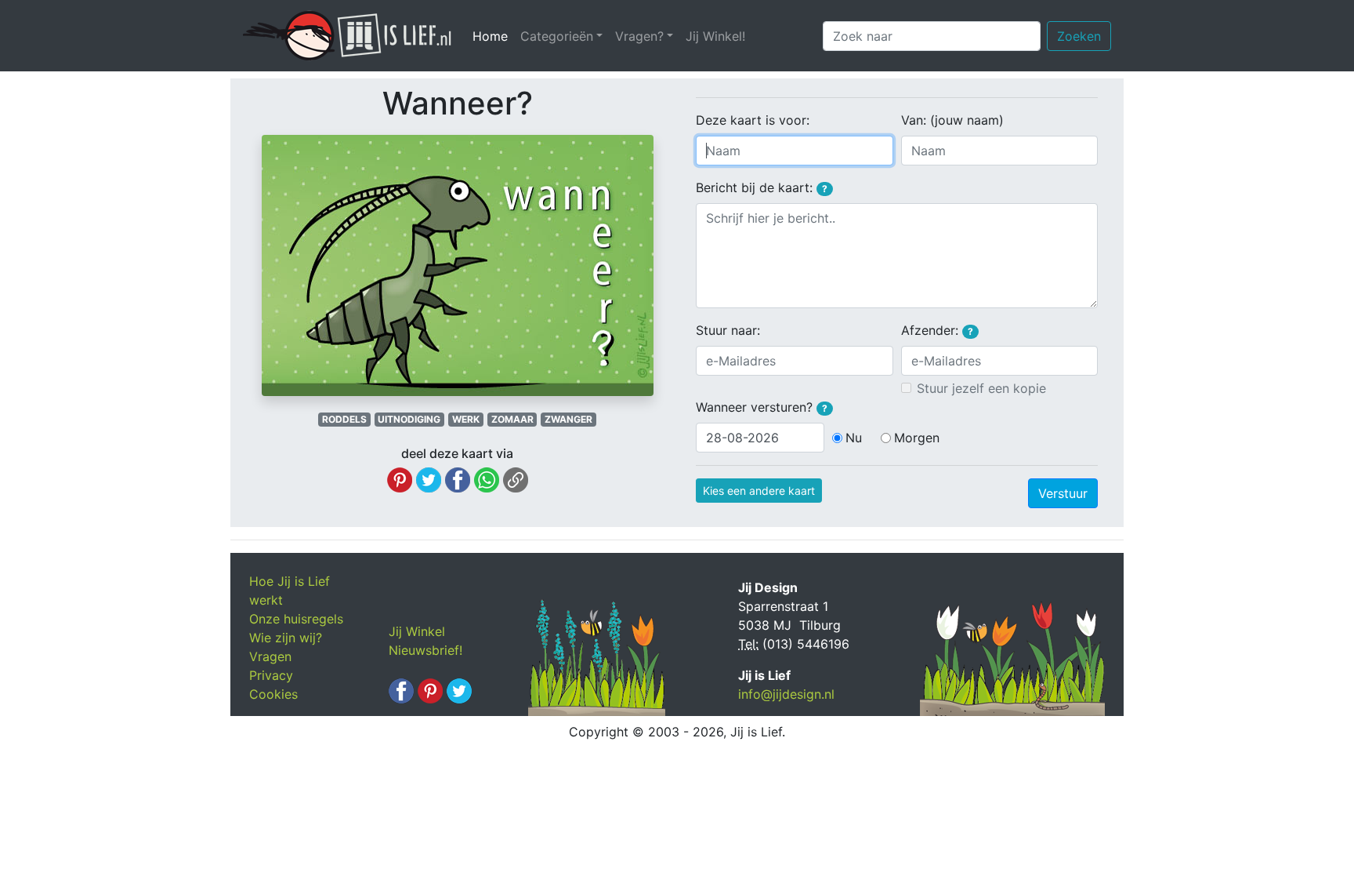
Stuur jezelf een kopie (981, 388)
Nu (853, 437)
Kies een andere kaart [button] (759, 490)
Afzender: (937, 330)
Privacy (271, 675)
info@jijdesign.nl (786, 694)
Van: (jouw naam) (952, 120)
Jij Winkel (417, 631)
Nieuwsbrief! (425, 650)
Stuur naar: (728, 330)
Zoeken (1079, 36)
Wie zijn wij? (285, 637)
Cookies (273, 694)
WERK (466, 419)
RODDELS (344, 419)
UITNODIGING (409, 419)
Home (493, 36)
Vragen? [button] (639, 36)
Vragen (270, 656)
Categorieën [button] (556, 36)
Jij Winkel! (715, 36)
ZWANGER (568, 419)
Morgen (916, 437)
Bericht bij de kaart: (761, 187)
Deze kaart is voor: (752, 120)
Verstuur (1063, 493)
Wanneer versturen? (761, 407)
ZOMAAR (512, 419)
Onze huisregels (296, 619)
